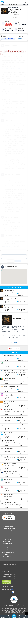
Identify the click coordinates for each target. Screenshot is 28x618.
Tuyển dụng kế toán (6, 532)
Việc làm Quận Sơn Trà (7, 547)
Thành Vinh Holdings (12, 4)
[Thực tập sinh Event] (1, 448)
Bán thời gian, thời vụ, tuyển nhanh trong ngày (11, 535)
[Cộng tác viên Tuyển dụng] (1, 298)
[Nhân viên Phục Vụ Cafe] (1, 487)
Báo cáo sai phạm (14, 348)
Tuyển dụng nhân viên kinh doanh (9, 528)
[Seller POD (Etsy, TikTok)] (1, 379)
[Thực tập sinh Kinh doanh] (1, 503)
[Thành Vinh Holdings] (4, 11)
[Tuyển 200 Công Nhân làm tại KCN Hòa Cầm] (1, 425)
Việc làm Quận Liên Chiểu (7, 549)
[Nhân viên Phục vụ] (1, 479)
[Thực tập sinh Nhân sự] (1, 290)
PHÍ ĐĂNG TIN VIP (6, 554)
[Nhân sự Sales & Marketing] (1, 464)
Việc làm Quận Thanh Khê (8, 545)
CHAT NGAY (15, 252)
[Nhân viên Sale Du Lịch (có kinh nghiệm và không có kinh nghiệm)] (1, 371)
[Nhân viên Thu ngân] (1, 394)
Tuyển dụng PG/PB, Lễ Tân (8, 534)
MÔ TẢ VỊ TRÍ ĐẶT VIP (7, 556)
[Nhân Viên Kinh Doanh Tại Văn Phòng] (1, 354)
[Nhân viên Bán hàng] (1, 495)
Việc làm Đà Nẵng (6, 541)
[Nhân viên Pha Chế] (1, 433)
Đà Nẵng (20, 38)
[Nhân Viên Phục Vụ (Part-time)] (1, 402)
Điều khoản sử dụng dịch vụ (9, 576)
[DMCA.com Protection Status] (6, 582)
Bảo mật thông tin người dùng (9, 578)
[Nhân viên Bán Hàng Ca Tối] (1, 363)
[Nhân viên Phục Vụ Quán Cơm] (1, 472)
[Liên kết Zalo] (13, 592)
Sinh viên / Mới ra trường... (8, 38)
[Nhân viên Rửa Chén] (1, 410)
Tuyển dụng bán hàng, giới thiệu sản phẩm (11, 530)
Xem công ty (14, 342)
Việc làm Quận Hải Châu (7, 543)
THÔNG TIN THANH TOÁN (8, 558)
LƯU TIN (15, 17)
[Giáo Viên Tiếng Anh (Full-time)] (1, 386)
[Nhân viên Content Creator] (1, 306)
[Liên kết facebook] (12, 589)
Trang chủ (4, 4)
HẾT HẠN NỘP (8, 25)
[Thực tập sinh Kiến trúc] (1, 441)
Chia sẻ (11, 261)
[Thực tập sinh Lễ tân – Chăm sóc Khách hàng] (1, 417)
